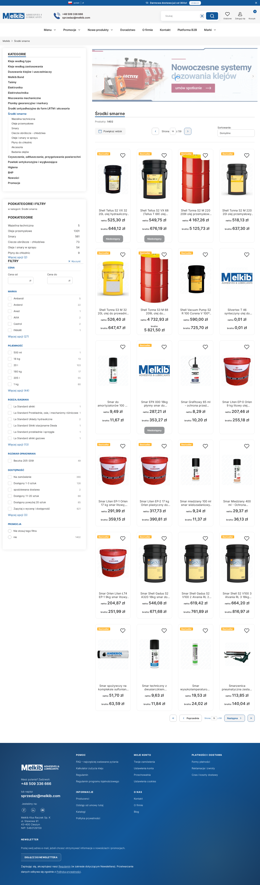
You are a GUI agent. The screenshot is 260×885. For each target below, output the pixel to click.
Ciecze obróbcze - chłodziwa (28, 132)
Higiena (13, 167)
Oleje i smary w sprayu (24, 137)
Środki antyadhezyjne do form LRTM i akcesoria (39, 108)
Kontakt (138, 798)
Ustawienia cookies (145, 781)
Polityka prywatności (88, 818)
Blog (136, 811)
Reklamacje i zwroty (203, 768)
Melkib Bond (16, 77)
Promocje (14, 183)
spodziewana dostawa (27, 489)
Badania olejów (20, 151)
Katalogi (80, 811)
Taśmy (12, 82)
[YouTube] (43, 810)
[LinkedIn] (33, 810)
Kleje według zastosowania (25, 66)
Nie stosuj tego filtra (25, 530)
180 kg (18, 371)
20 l (16, 365)
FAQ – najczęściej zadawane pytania (97, 761)
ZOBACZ (195, 3)
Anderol (18, 304)
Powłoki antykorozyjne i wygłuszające (32, 162)
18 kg (17, 358)
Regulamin (82, 774)
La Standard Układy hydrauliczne (33, 419)
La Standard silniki (24, 406)
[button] (212, 16)
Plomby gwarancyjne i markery (28, 103)
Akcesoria (17, 147)
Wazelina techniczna (23, 118)
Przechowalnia (142, 774)
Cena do (52, 274)
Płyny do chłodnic (21, 142)
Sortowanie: (224, 127)
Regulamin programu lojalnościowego (97, 781)
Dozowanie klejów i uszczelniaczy (30, 71)
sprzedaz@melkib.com (40, 796)
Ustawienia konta (144, 768)
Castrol (18, 323)
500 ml (18, 352)
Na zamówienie (22, 476)
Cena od (13, 274)
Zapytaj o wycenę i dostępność (32, 508)
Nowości (13, 178)
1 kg (16, 384)
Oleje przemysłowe (22, 123)
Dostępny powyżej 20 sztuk (30, 502)
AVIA (16, 317)
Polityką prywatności (69, 871)
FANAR (18, 330)
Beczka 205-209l (24, 460)
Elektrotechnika (18, 92)
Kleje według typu (19, 61)
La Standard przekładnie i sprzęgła (34, 431)
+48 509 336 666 (36, 784)
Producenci (82, 798)
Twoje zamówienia (144, 761)
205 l (16, 377)
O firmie (138, 805)
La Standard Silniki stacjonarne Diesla (35, 425)
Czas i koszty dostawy (205, 774)
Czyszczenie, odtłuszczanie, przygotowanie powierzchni (44, 157)
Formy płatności (201, 761)
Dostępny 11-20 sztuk (26, 495)
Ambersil (19, 298)
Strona (165, 131)
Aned (17, 311)
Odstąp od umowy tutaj (89, 805)
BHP (10, 172)
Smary (15, 128)
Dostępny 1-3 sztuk (25, 483)
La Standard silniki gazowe (29, 438)
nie (15, 537)
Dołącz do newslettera (41, 857)
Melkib (6, 41)
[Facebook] (24, 810)
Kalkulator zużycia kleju (89, 768)
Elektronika (15, 87)
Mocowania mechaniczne (24, 98)
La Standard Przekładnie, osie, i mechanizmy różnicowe (46, 412)
